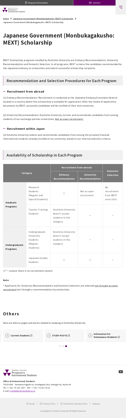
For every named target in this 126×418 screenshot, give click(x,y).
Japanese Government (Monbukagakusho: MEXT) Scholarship (43, 18)
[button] (60, 346)
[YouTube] (121, 372)
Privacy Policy (49, 403)
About (32, 403)
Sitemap (96, 403)
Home (6, 18)
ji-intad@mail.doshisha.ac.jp (22, 391)
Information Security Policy (75, 403)
